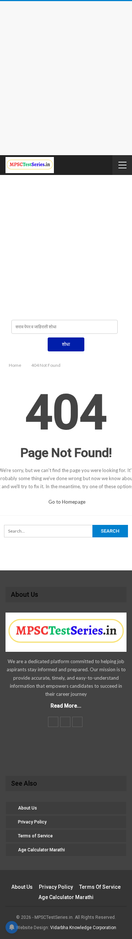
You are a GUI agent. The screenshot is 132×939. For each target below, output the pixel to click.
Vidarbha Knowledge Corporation (83, 927)
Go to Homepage (66, 502)
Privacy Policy (32, 822)
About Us (27, 808)
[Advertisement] (66, 78)
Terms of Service (35, 835)
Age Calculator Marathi (41, 849)
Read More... (66, 706)
